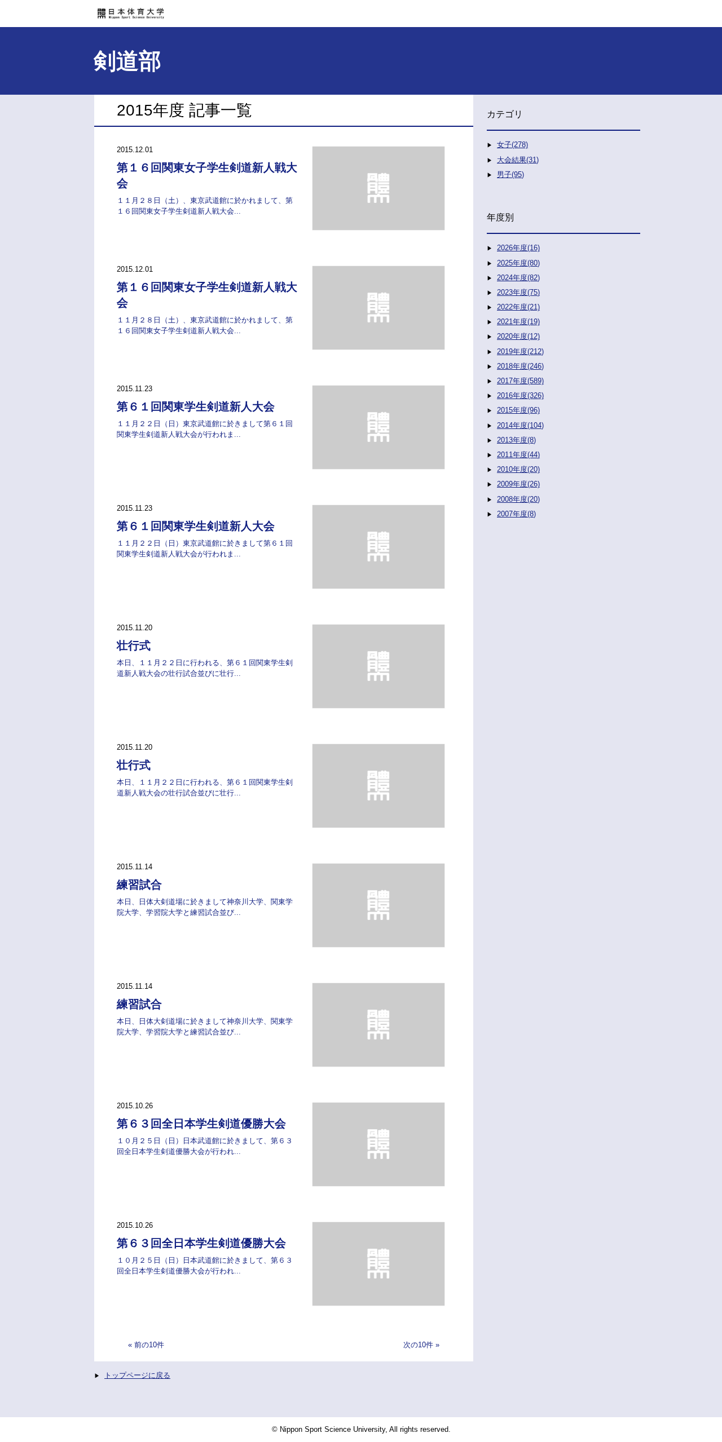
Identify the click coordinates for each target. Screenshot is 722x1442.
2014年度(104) (520, 425)
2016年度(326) (520, 395)
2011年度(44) (518, 454)
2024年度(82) (518, 277)
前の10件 (149, 1345)
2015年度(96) (518, 410)
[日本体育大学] (361, 10)
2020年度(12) (518, 336)
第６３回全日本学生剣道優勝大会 (201, 1123)
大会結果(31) (518, 160)
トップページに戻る (137, 1375)
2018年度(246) (520, 366)
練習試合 (139, 884)
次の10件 (418, 1345)
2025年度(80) (518, 263)
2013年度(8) (516, 440)
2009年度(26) (518, 484)
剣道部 (127, 60)
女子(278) (512, 144)
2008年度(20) (518, 499)
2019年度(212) (520, 351)
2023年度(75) (518, 292)
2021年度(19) (518, 321)
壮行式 (134, 645)
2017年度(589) (520, 381)
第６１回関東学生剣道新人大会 (196, 406)
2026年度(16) (518, 248)
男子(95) (510, 174)
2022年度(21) (518, 307)
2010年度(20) (518, 469)
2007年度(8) (516, 514)
